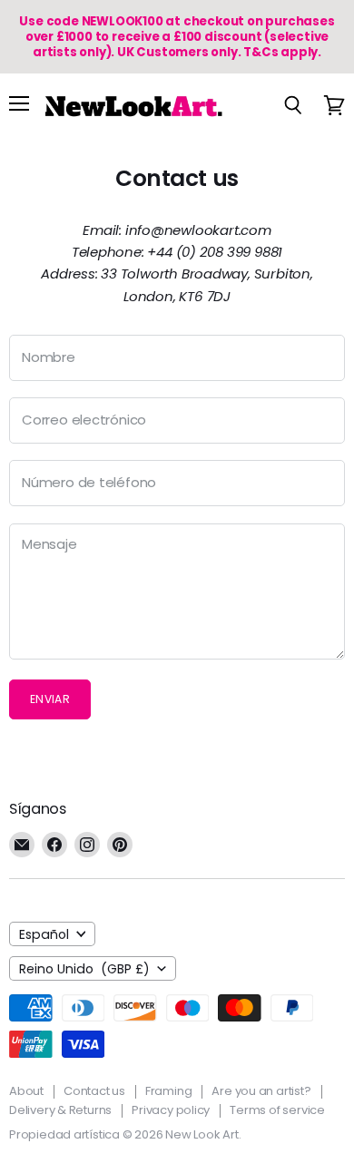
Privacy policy (171, 1110)
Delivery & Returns (60, 1110)
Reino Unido (84, 969)
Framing (168, 1091)
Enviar (50, 699)
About (26, 1091)
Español (44, 934)
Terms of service (277, 1110)
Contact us (94, 1091)
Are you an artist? (260, 1091)
